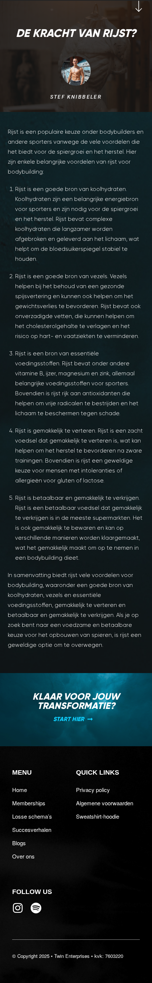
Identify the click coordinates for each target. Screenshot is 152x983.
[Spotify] (36, 908)
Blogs (19, 843)
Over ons (23, 856)
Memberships (28, 803)
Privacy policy (93, 789)
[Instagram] (17, 908)
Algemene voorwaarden (104, 803)
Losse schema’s (32, 816)
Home (19, 789)
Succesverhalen (31, 829)
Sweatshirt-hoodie (97, 816)
